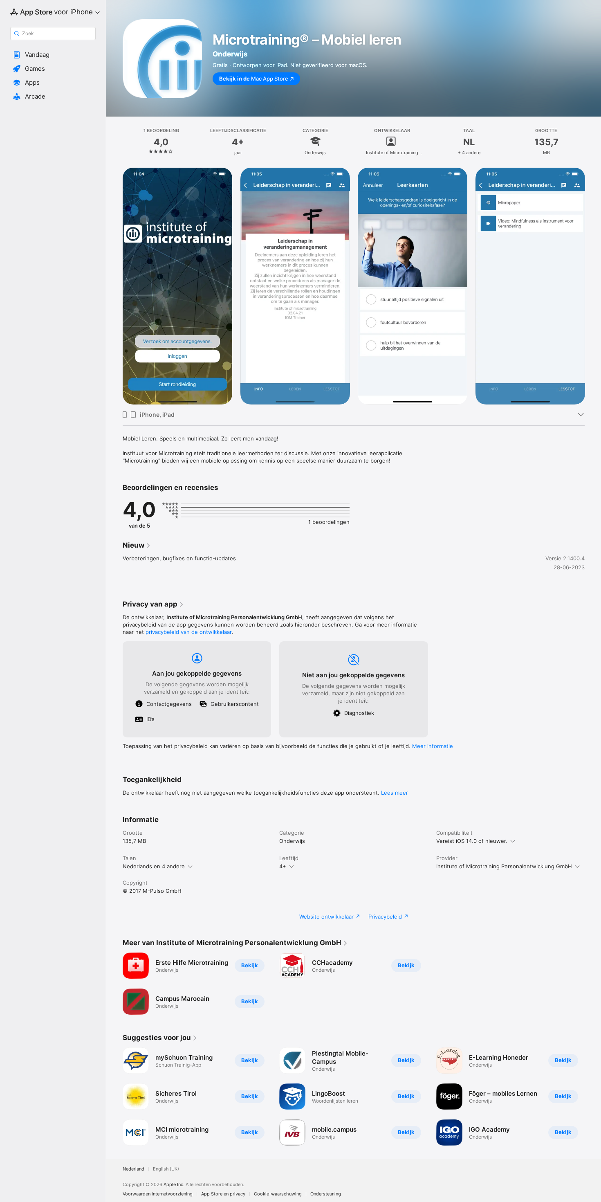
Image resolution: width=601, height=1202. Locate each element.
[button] (53, 55)
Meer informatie (432, 746)
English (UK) (166, 1169)
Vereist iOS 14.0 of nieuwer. (471, 841)
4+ (282, 866)
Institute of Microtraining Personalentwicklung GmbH (504, 866)
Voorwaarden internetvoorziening (158, 1194)
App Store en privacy (223, 1194)
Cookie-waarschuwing (278, 1194)
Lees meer (394, 792)
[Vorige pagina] (114, 1096)
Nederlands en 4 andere (154, 866)
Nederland (133, 1169)
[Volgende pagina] (593, 1096)
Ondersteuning (325, 1194)
